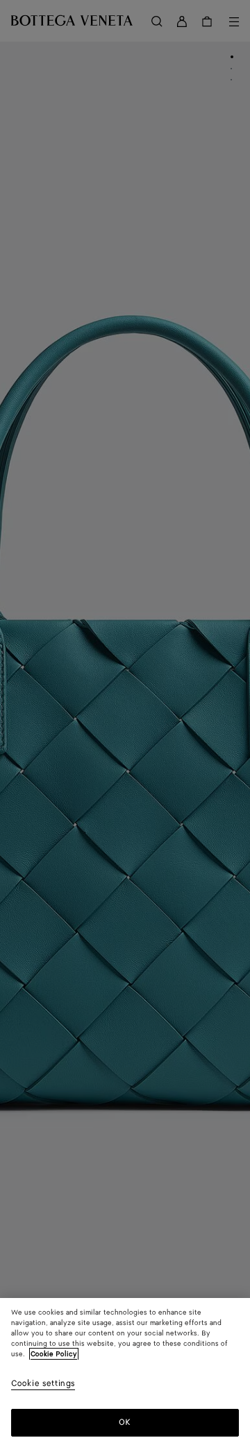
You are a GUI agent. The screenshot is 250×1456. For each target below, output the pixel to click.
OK (125, 1422)
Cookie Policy (54, 1354)
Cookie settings (43, 1384)
